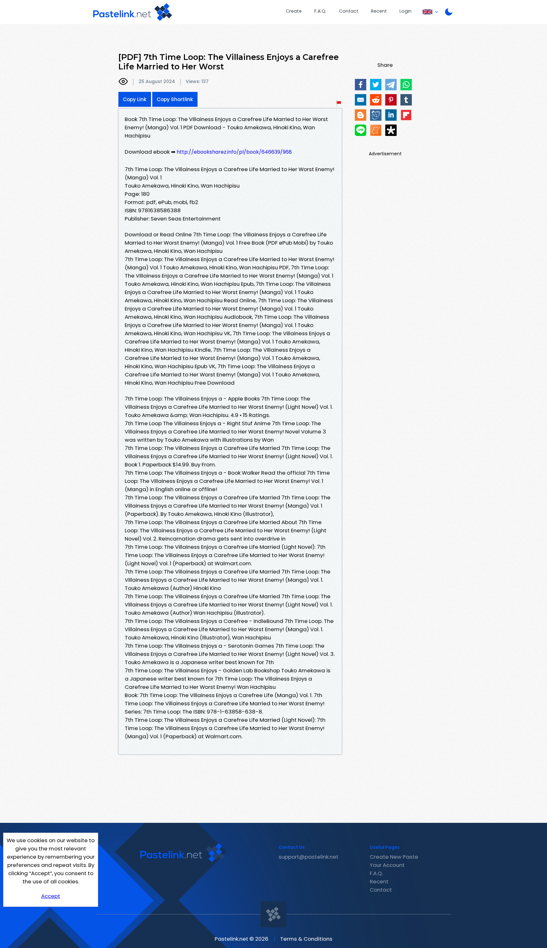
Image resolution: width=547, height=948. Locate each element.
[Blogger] (360, 115)
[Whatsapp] (406, 84)
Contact (348, 11)
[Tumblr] (406, 100)
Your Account (387, 865)
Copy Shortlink (175, 99)
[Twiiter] (375, 84)
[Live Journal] (375, 115)
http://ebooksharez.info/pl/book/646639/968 (234, 152)
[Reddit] (375, 100)
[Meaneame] (375, 130)
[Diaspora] (391, 130)
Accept (50, 896)
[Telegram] (391, 84)
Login (405, 11)
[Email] (360, 100)
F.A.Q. (320, 11)
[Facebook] (360, 84)
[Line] (360, 130)
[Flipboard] (406, 115)
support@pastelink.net (308, 857)
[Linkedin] (391, 115)
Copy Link (135, 99)
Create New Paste (394, 857)
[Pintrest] (391, 100)
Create (294, 11)
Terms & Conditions (306, 939)
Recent (379, 11)
